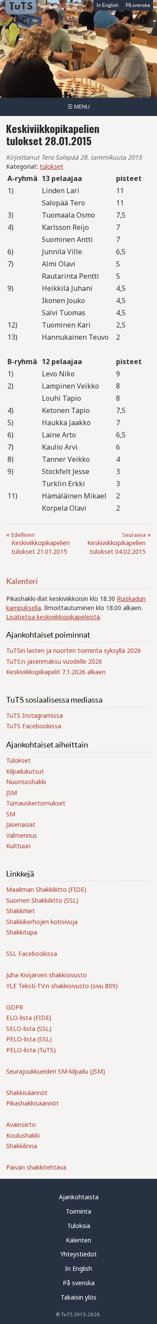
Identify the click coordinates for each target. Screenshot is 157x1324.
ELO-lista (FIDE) (28, 1017)
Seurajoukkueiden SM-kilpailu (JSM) (55, 1071)
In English (107, 5)
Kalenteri (22, 581)
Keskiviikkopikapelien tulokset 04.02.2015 (116, 543)
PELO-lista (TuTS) (31, 1050)
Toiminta (78, 1211)
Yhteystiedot (78, 1254)
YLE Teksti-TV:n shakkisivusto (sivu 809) (62, 986)
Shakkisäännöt (27, 1093)
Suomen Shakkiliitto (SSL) (42, 900)
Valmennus (21, 835)
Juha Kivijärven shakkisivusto (46, 975)
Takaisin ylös (78, 1297)
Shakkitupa (21, 932)
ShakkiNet (20, 911)
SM (10, 814)
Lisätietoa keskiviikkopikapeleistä (53, 617)
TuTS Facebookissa (33, 726)
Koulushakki (23, 1135)
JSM (11, 792)
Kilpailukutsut (25, 771)
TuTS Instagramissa (34, 715)
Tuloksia (78, 1226)
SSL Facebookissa (31, 953)
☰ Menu (79, 106)
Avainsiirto (21, 1124)
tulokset (51, 166)
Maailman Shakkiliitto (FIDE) (46, 889)
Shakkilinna (21, 1146)
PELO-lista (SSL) (29, 1039)
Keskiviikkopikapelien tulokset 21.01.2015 (40, 543)
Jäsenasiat (20, 824)
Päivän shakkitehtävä (36, 1167)
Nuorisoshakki (26, 782)
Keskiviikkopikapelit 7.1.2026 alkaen (56, 672)
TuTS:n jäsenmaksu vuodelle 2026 (54, 661)
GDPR (14, 1007)
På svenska (138, 5)
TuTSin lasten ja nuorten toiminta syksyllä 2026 (73, 650)
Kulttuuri (18, 846)
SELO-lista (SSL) (28, 1028)
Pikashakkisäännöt (32, 1103)
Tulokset (18, 760)
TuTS (21, 7)
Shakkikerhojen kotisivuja (42, 922)
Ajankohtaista (79, 1197)
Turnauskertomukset (35, 803)
